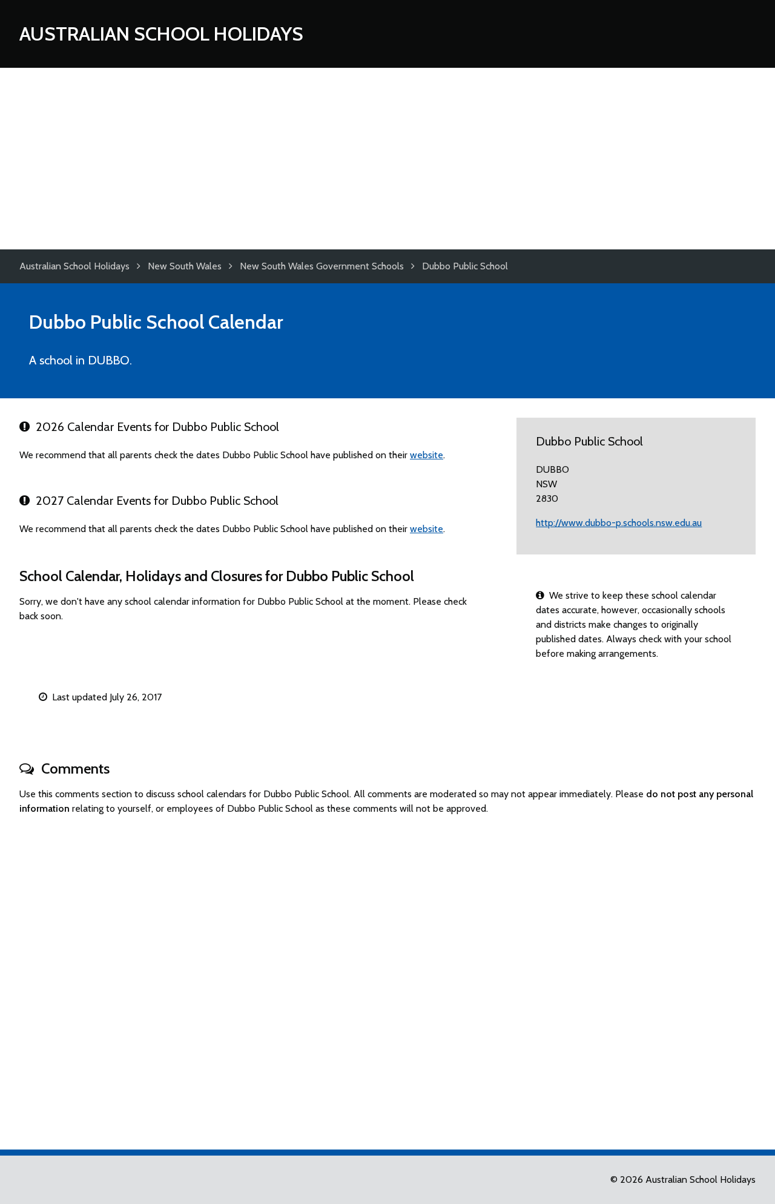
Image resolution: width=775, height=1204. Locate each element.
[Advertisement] (387, 158)
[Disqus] (387, 977)
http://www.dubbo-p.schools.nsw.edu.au (619, 522)
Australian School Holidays (161, 33)
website (426, 455)
